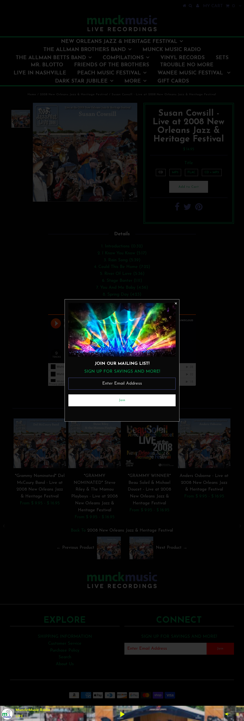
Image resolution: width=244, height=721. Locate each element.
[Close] (175, 303)
